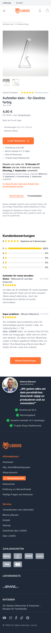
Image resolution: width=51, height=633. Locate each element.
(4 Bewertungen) (40, 92)
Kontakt (19, 3)
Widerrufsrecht (10, 472)
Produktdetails (35, 195)
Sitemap (7, 525)
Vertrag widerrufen (15, 478)
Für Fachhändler (19, 608)
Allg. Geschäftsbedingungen (16, 467)
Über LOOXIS (9, 536)
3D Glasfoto (9, 605)
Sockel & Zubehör (15, 22)
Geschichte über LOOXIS (15, 530)
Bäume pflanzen (10, 515)
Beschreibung (16, 195)
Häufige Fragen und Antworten (18, 494)
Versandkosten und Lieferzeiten (18, 509)
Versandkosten (24, 115)
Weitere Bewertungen (25, 360)
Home (5, 22)
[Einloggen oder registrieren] (40, 10)
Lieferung (7, 3)
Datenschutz (9, 484)
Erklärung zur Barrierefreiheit (17, 489)
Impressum (8, 462)
